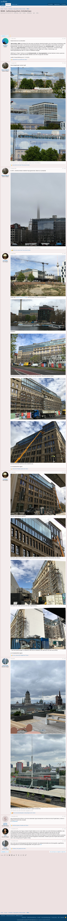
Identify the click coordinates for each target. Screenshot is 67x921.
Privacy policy (54, 917)
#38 (65, 828)
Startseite (62, 917)
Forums (8, 4)
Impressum (3, 915)
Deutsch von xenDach (44, 919)
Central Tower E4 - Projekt (22, 297)
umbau (37, 13)
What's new (14, 4)
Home (3, 4)
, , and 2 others (19, 59)
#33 (65, 168)
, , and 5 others (21, 165)
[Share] (63, 38)
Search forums (8, 6)
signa (34, 13)
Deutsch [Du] (20, 915)
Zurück (3, 36)
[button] (18, 4)
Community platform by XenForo (27, 919)
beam (20, 13)
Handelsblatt (15, 821)
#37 (65, 816)
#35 (65, 472)
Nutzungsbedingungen (46, 917)
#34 (65, 253)
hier (41, 844)
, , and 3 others (20, 825)
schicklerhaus (29, 13)
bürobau (24, 13)
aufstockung (16, 13)
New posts (3, 6)
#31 (65, 38)
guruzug (3, 13)
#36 (65, 658)
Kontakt (38, 917)
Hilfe (58, 917)
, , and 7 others (20, 655)
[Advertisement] (33, 25)
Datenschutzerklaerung (11, 915)
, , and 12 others (24, 812)
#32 (65, 63)
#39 (65, 840)
